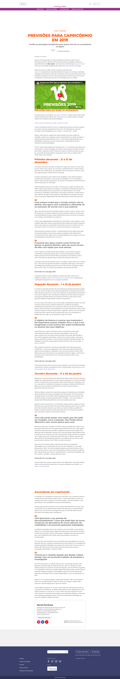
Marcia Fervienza (64, 51)
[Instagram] (38, 622)
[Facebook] (42, 622)
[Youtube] (46, 622)
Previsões (63, 31)
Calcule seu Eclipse (51, 9)
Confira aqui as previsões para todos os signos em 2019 (51, 123)
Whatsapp (96, 651)
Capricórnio (78, 64)
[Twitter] (52, 661)
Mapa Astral (40, 9)
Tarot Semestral (64, 9)
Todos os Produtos (24, 661)
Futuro (56, 31)
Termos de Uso (23, 667)
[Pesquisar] (90, 4)
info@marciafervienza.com (75, 621)
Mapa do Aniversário (77, 9)
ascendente (72, 66)
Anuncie (21, 664)
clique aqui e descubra (60, 115)
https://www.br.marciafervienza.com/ (75, 622)
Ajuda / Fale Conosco (83, 651)
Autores (21, 658)
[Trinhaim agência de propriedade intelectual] (52, 670)
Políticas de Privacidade (26, 670)
